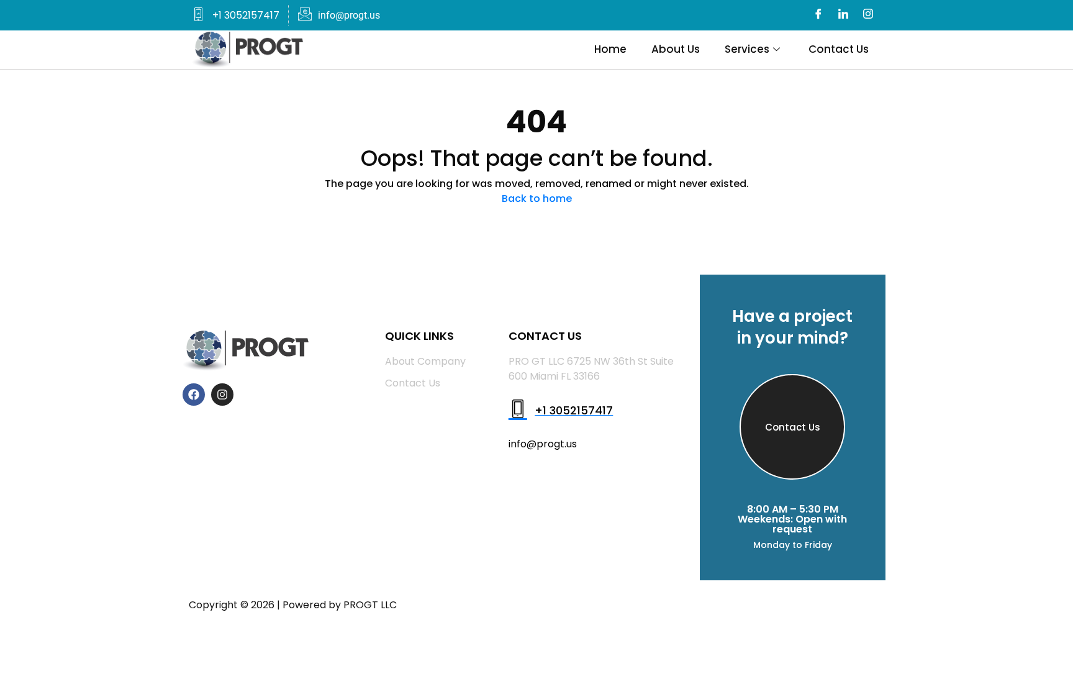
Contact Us (838, 49)
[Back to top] (856, 605)
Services (747, 49)
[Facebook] (818, 15)
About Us (675, 49)
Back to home (537, 198)
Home (610, 49)
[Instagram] (868, 15)
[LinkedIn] (843, 15)
